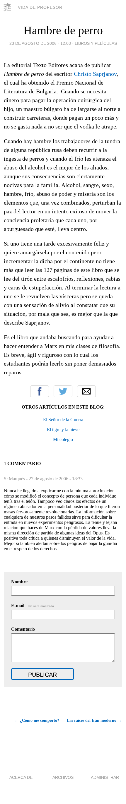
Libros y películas (96, 43)
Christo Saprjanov (95, 74)
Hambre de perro (63, 30)
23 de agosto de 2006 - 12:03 (40, 43)
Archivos (63, 777)
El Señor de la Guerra (63, 419)
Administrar (105, 777)
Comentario (23, 629)
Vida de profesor (40, 7)
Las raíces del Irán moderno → (94, 720)
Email (86, 391)
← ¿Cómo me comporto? (37, 720)
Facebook (39, 391)
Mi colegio (63, 439)
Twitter (63, 391)
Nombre (19, 581)
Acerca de (21, 777)
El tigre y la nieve (63, 429)
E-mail (33, 605)
